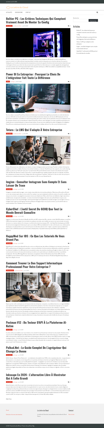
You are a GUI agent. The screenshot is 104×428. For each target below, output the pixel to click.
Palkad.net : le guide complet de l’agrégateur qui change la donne (36, 349)
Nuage (13, 81)
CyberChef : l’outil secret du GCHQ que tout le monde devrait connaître (34, 211)
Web (8, 81)
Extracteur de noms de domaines (14, 414)
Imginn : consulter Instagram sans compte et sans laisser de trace (36, 183)
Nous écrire (71, 414)
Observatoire (19, 12)
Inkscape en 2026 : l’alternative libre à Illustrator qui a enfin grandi (36, 376)
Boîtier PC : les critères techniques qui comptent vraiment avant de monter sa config (36, 20)
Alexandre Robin (17, 26)
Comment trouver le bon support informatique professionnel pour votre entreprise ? (34, 265)
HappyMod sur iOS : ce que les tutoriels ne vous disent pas (35, 238)
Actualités (9, 12)
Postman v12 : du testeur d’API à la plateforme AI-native (36, 324)
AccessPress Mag (30, 426)
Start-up (28, 12)
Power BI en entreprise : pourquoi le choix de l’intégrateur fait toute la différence (33, 76)
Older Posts (9, 399)
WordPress (18, 426)
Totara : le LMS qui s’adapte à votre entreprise (34, 130)
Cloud (7, 410)
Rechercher (76, 18)
